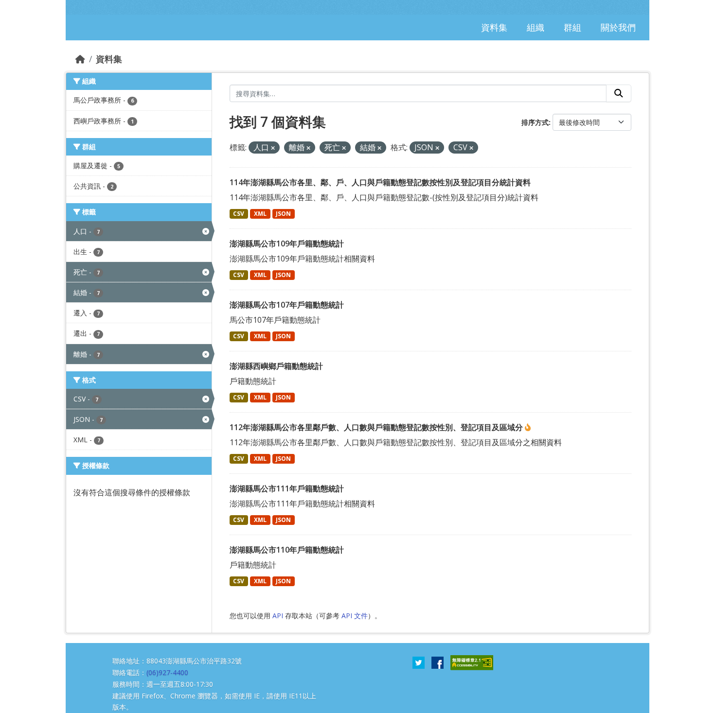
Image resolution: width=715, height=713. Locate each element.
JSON (283, 213)
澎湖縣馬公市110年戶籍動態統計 (287, 549)
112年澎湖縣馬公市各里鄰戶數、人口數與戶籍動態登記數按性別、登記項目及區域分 (377, 427)
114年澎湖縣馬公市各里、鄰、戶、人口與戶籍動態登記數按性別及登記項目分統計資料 (380, 182)
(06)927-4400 (167, 672)
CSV (238, 213)
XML (260, 213)
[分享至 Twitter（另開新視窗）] (418, 662)
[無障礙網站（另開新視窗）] (472, 662)
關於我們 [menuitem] (618, 27)
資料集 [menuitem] (494, 27)
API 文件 (354, 615)
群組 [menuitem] (572, 27)
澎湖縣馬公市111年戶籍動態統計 (287, 488)
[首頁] (80, 59)
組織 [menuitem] (535, 27)
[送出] (618, 93)
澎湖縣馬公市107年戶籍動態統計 (287, 304)
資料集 (109, 59)
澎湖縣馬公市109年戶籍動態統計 (287, 243)
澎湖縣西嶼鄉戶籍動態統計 (276, 366)
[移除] (273, 148)
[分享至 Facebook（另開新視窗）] (437, 662)
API (277, 615)
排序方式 (535, 122)
